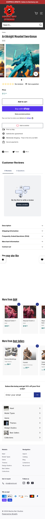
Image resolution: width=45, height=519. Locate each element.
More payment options (22, 114)
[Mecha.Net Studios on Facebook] (28, 483)
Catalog (25, 457)
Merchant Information (10, 241)
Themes (4, 462)
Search (25, 454)
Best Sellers (18, 341)
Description (6, 225)
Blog (24, 459)
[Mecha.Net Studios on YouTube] (32, 483)
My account (26, 465)
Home (4, 32)
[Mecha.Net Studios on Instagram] (24, 483)
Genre (4, 459)
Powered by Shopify (9, 514)
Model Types (6, 457)
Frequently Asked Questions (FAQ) (15, 236)
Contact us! (6, 247)
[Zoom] (36, 74)
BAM (3, 40)
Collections (5, 471)
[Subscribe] (37, 394)
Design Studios (7, 465)
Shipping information (10, 231)
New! (3, 454)
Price (4, 90)
